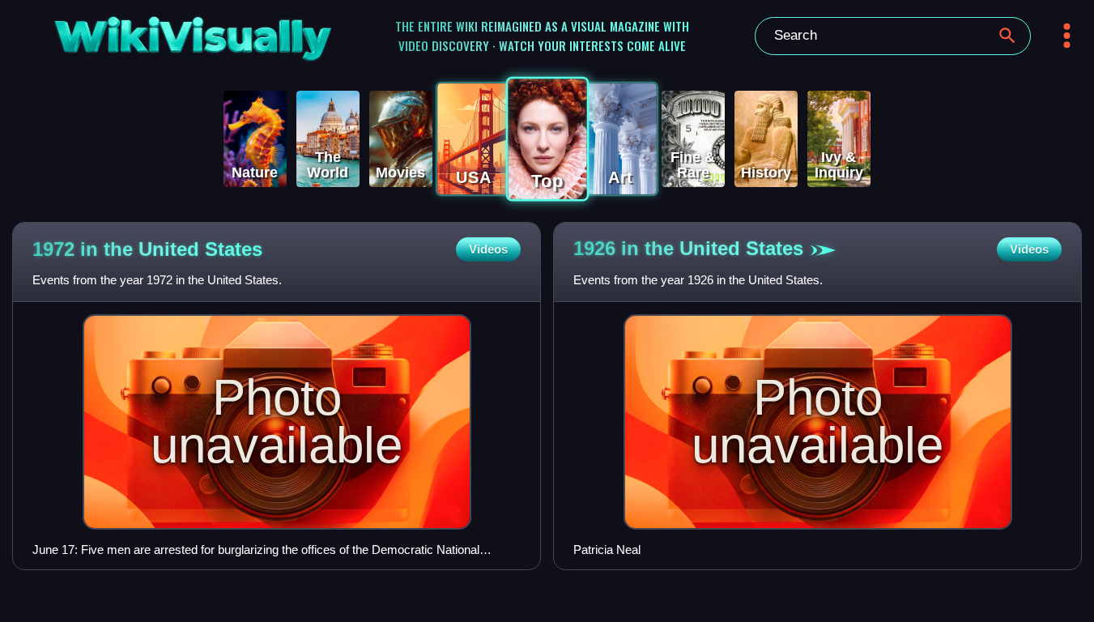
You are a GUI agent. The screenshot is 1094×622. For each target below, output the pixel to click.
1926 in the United (688, 248)
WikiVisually (154, 33)
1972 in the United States (147, 249)
